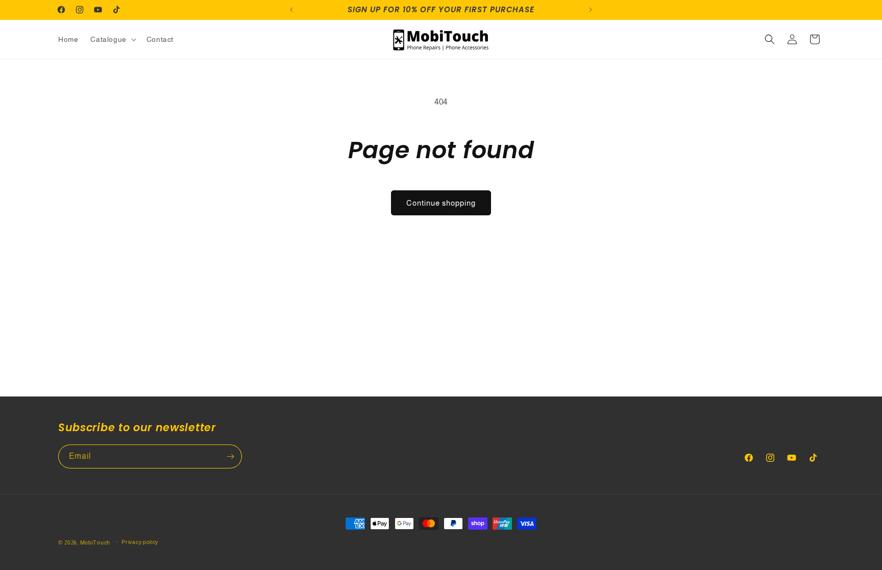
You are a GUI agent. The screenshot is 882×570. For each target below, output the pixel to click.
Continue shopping (441, 203)
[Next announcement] (590, 9)
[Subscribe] (230, 456)
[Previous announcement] (291, 9)
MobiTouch (95, 542)
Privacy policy (139, 542)
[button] (112, 39)
